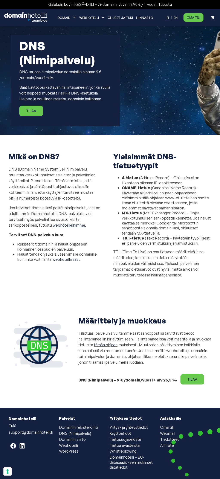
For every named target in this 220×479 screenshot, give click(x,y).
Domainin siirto (72, 439)
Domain (64, 18)
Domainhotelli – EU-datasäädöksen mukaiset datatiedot (131, 462)
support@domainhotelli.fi (31, 432)
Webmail (167, 433)
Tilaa (31, 111)
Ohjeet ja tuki (120, 18)
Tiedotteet (169, 439)
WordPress (68, 451)
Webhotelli (89, 18)
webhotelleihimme (69, 225)
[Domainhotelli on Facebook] (13, 445)
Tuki (12, 425)
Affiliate (167, 445)
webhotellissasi (65, 259)
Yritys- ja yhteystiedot (129, 427)
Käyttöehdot (120, 433)
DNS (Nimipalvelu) (75, 433)
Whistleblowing (123, 451)
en (176, 17)
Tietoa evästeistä (125, 445)
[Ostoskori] (212, 17)
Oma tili (193, 17)
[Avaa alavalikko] (74, 17)
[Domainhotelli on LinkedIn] (22, 445)
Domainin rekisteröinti (78, 427)
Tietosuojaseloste (125, 439)
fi (168, 17)
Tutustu (165, 4)
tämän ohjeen (106, 344)
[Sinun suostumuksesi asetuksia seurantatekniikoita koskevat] (7, 471)
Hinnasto (144, 18)
